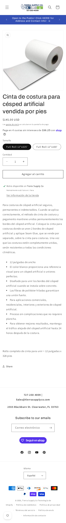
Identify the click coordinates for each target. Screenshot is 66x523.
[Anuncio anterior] (6, 19)
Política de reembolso (26, 505)
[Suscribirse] (50, 428)
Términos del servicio (25, 510)
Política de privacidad (50, 505)
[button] (7, 7)
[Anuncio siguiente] (59, 19)
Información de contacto (34, 515)
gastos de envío (12, 124)
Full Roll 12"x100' (46, 146)
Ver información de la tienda (23, 195)
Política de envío (46, 510)
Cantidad (7, 154)
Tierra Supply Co (29, 500)
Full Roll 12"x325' (16, 146)
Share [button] (9, 366)
